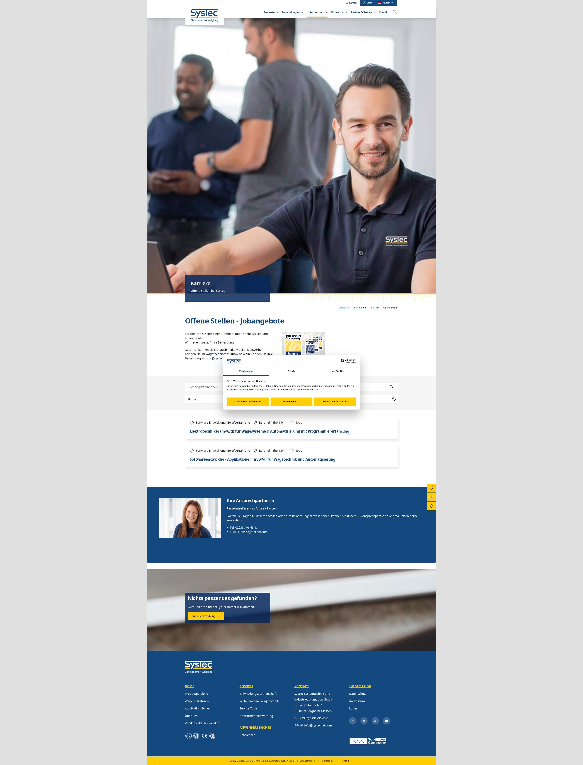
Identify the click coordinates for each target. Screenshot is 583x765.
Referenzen (248, 735)
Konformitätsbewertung (256, 716)
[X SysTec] (375, 720)
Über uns (191, 716)
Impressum (357, 701)
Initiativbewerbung (203, 616)
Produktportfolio (196, 694)
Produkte (269, 12)
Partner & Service (362, 12)
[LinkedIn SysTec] (364, 720)
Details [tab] (291, 371)
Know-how (338, 12)
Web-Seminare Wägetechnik (259, 701)
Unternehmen (316, 12)
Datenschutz (357, 694)
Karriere (375, 307)
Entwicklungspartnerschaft (258, 694)
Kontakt (353, 2)
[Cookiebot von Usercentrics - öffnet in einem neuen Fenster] (343, 361)
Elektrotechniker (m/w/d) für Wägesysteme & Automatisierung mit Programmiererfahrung (269, 431)
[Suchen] (391, 387)
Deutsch (386, 2)
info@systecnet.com (318, 725)
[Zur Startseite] (204, 17)
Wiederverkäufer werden (202, 723)
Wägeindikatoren (197, 701)
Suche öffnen (395, 13)
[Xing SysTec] (352, 720)
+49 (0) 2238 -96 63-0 (314, 718)
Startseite (344, 307)
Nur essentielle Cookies (335, 401)
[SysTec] (198, 667)
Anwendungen (291, 12)
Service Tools (248, 708)
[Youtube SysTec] (386, 720)
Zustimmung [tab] (246, 371)
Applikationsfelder (197, 708)
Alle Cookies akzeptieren (248, 401)
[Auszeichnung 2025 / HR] (368, 741)
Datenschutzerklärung (250, 389)
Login (369, 2)
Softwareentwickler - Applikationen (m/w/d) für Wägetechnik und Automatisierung (262, 459)
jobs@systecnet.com (220, 358)
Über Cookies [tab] (337, 371)
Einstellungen (290, 401)
